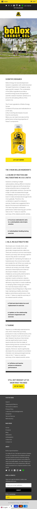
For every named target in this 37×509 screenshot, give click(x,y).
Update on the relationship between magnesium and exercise (17, 315)
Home (7, 427)
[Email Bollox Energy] (19, 5)
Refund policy (9, 418)
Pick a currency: (10, 494)
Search (8, 402)
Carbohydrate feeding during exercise (18, 232)
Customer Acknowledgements (14, 411)
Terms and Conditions (12, 406)
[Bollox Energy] (18, 14)
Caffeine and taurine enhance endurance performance (15, 365)
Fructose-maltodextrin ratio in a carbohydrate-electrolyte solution (18, 222)
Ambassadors (9, 437)
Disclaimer (9, 413)
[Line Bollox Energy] (22, 5)
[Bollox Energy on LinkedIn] (14, 5)
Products (8, 430)
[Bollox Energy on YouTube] (11, 5)
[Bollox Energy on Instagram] (17, 5)
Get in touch (18, 386)
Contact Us (9, 442)
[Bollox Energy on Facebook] (9, 5)
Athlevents (9, 434)
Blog (7, 432)
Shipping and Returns (12, 404)
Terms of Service (10, 416)
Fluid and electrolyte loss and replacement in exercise (18, 304)
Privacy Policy (9, 409)
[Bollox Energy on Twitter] (6, 5)
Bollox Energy (15, 502)
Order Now (9, 439)
